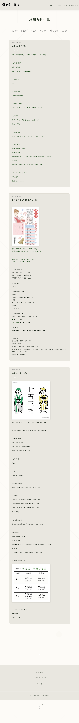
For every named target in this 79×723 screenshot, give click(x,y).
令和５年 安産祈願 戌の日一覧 (24, 200)
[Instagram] (41, 683)
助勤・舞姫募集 (54, 31)
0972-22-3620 (18, 319)
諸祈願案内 (24, 31)
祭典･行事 (15, 31)
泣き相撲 (64, 31)
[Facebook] (37, 683)
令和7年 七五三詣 (19, 46)
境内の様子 (43, 31)
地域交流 (33, 31)
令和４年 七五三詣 (19, 373)
